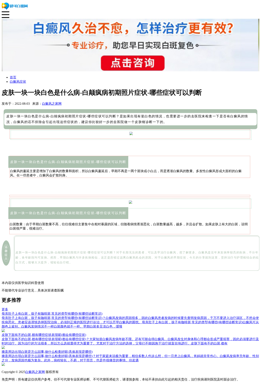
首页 (13, 77)
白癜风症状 (18, 81)
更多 (5, 309)
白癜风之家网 (52, 103)
